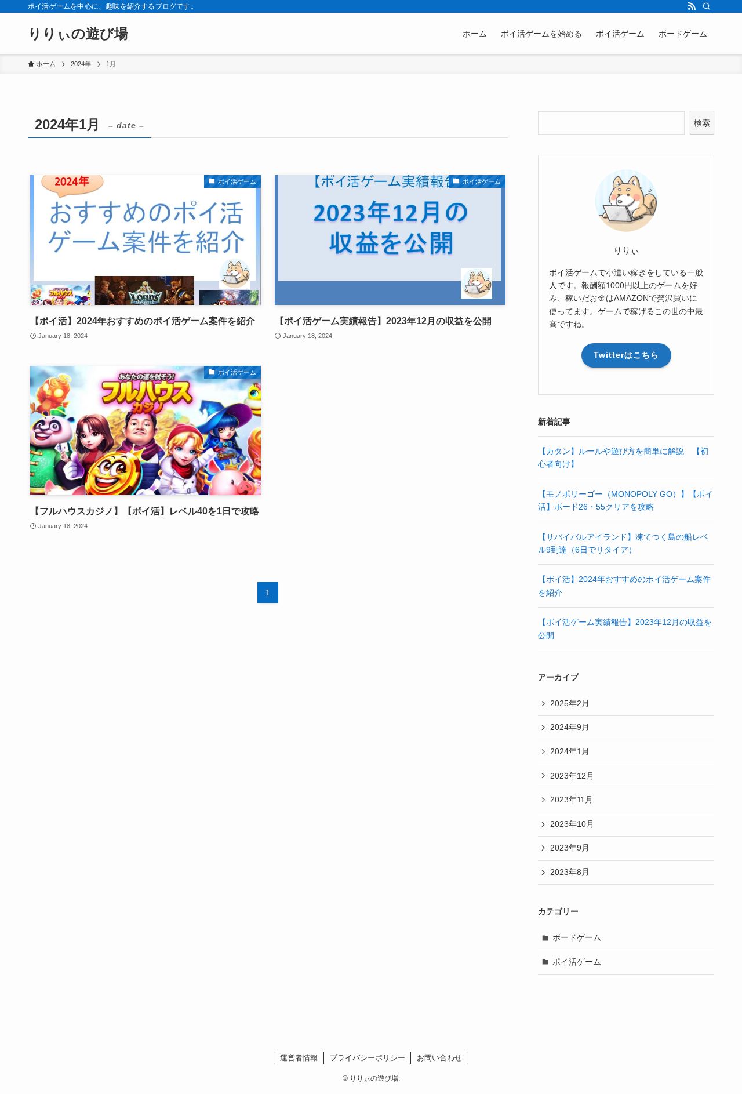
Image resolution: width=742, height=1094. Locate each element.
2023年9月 (570, 847)
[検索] (706, 6)
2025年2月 (570, 703)
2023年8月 (570, 872)
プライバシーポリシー (367, 1057)
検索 (702, 123)
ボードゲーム (576, 937)
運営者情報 (299, 1057)
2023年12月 (572, 775)
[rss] (691, 6)
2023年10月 (572, 823)
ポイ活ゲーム (576, 961)
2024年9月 (570, 727)
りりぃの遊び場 (78, 34)
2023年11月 (571, 799)
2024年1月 (570, 751)
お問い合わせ (439, 1057)
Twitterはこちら (626, 354)
